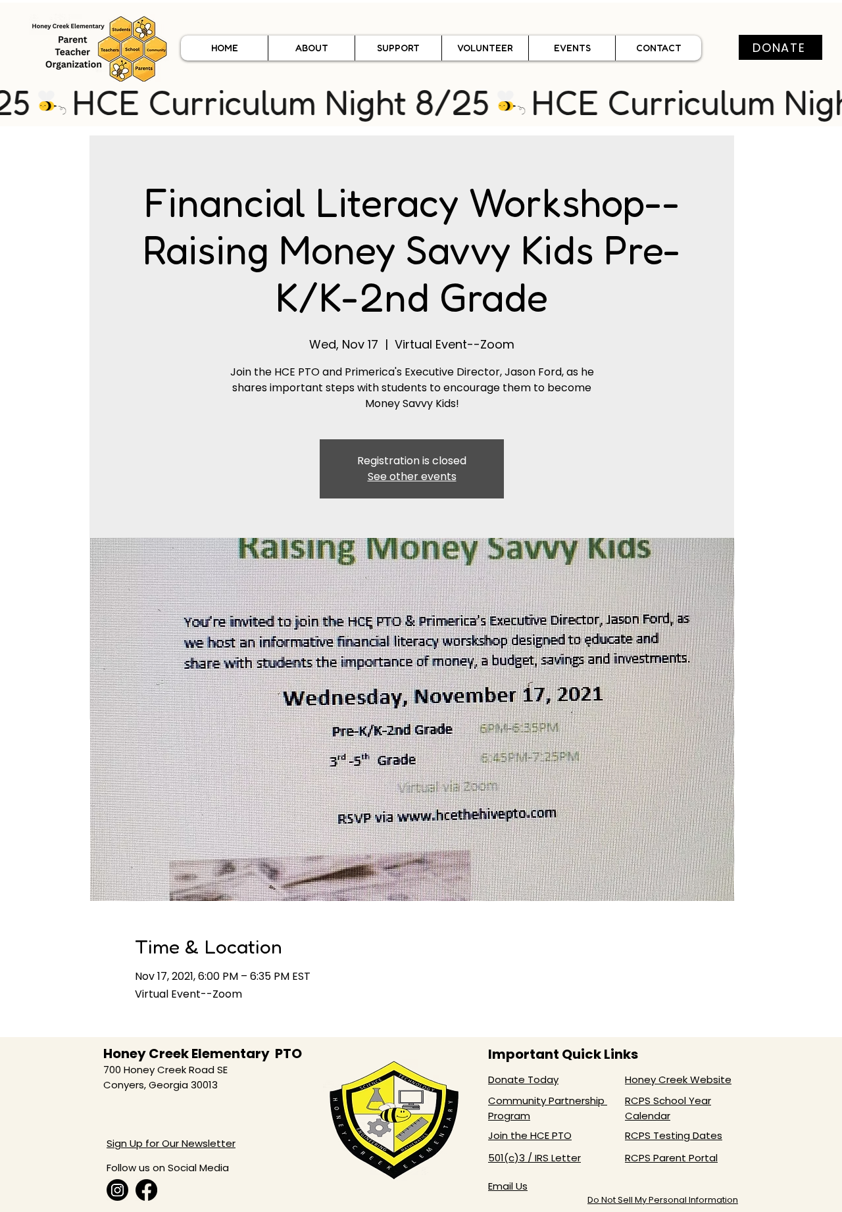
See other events (412, 476)
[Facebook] (146, 1190)
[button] (311, 48)
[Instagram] (117, 1190)
